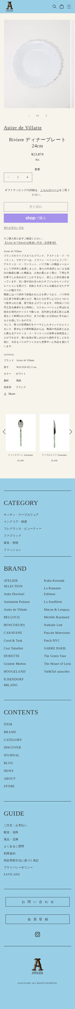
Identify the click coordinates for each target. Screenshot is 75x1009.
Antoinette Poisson (17, 601)
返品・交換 (11, 839)
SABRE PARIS (55, 648)
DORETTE (12, 656)
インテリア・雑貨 (15, 521)
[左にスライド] (28, 115)
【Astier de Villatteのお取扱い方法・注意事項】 (30, 242)
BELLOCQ (12, 617)
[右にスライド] (46, 115)
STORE (9, 786)
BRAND (10, 732)
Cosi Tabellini (13, 648)
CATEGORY (13, 740)
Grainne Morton (15, 663)
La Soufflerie (53, 601)
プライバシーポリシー (18, 867)
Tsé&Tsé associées (57, 671)
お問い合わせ (39, 902)
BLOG (8, 763)
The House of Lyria (57, 663)
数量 (37, 169)
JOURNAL (12, 755)
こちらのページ (49, 190)
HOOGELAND (15, 671)
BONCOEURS (14, 625)
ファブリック (12, 535)
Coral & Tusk (13, 640)
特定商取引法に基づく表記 (21, 860)
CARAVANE (13, 632)
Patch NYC (52, 640)
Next (70, 431)
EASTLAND (12, 874)
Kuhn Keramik (54, 580)
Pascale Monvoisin (57, 632)
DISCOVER (12, 747)
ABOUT (10, 778)
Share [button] (11, 393)
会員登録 (39, 919)
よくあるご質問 (14, 846)
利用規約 (9, 853)
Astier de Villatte (15, 609)
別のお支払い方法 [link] (14, 227)
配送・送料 (11, 832)
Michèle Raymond (56, 617)
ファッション (12, 549)
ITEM (8, 724)
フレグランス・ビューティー (23, 528)
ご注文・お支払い (15, 825)
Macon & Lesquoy (57, 609)
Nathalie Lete (53, 625)
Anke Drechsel (14, 594)
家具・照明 (11, 542)
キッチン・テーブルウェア (21, 514)
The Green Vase (55, 656)
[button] (55, 7)
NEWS (8, 770)
